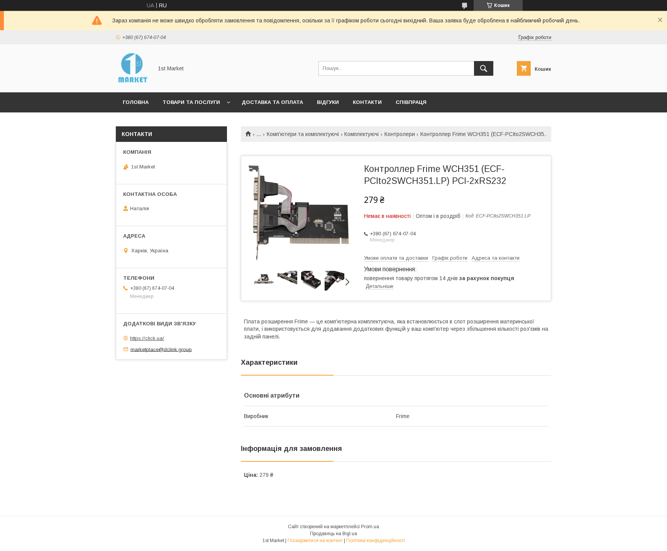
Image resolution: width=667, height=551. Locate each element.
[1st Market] (132, 82)
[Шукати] (483, 68)
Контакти (367, 102)
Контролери (399, 134)
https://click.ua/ (147, 338)
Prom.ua (370, 526)
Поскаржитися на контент (315, 540)
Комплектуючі (361, 134)
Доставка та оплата (272, 102)
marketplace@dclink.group (161, 349)
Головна (136, 102)
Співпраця (411, 102)
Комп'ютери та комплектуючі (303, 134)
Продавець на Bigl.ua (333, 533)
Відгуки (328, 102)
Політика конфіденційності (375, 540)
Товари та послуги (191, 102)
